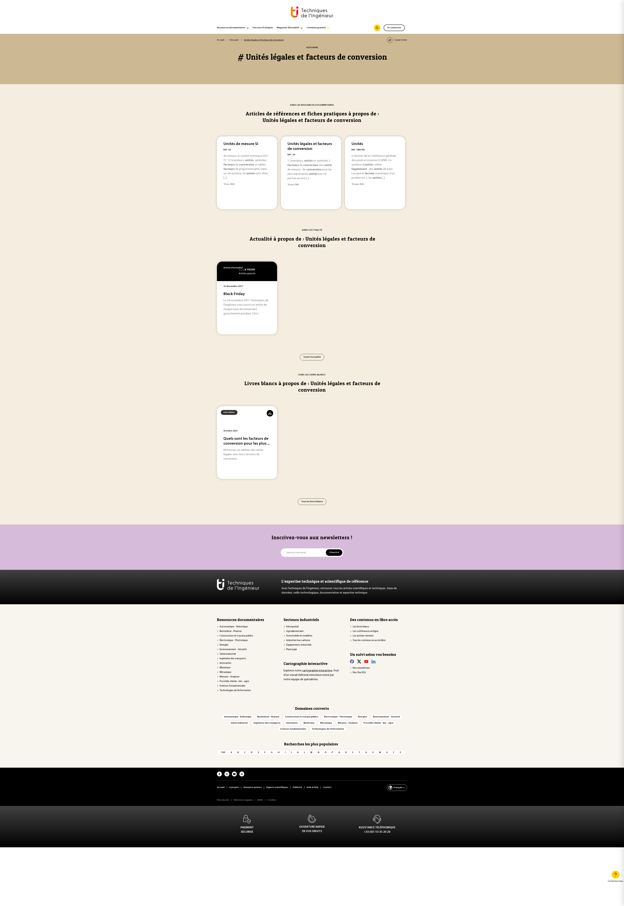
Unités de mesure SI (240, 144)
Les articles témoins (363, 636)
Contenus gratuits (316, 27)
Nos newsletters (361, 668)
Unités (357, 144)
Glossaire (234, 40)
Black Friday (234, 294)
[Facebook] (352, 661)
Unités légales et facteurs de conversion (309, 146)
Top (223, 752)
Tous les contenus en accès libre (369, 640)
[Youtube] (366, 661)
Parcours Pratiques (263, 27)
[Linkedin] (373, 661)
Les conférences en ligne (365, 631)
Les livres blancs (361, 626)
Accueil (220, 40)
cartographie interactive (317, 670)
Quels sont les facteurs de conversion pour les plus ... (246, 441)
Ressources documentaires (231, 27)
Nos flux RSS (359, 672)
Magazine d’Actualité (288, 27)
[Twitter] (359, 661)
